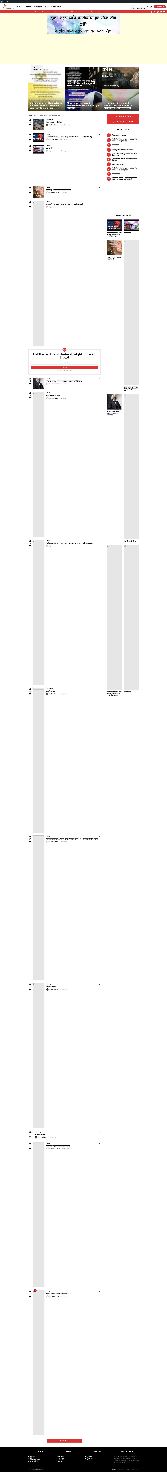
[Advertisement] (83, 48)
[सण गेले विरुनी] (38, 149)
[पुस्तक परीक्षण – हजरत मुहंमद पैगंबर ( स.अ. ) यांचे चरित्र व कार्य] (38, 273)
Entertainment (43, 11)
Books (49, 393)
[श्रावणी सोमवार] (38, 760)
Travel (116, 11)
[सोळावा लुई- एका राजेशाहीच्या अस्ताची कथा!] (38, 192)
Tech (111, 11)
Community (56, 7)
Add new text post (125, 121)
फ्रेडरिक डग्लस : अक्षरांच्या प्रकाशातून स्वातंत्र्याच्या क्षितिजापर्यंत (64, 381)
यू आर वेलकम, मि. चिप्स (53, 395)
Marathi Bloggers (41, 7)
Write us (89, 1456)
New (30, 115)
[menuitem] (1, 1)
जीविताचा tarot (51, 987)
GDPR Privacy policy (133, 1469)
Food (58, 11)
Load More (64, 1440)
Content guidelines (35, 1460)
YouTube (89, 1460)
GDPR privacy (34, 1461)
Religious (104, 11)
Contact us (121, 1469)
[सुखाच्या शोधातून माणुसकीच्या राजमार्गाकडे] (38, 1214)
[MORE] (99, 120)
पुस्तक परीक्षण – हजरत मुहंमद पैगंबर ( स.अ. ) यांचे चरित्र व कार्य (64, 204)
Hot (133, 8)
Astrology (50, 119)
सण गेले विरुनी (50, 148)
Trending (141, 8)
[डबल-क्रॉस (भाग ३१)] (120, 78)
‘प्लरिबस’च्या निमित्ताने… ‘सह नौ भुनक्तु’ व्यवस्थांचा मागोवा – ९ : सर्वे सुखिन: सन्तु (69, 137)
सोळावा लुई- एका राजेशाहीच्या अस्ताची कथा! (58, 190)
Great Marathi (66, 11)
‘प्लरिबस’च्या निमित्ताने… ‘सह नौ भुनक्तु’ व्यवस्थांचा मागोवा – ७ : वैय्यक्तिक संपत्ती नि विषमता (72, 839)
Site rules (32, 1456)
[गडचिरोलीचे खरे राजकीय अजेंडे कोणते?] (38, 1362)
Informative (74, 11)
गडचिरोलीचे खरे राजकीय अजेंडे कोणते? (57, 1294)
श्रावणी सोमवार (50, 691)
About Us (61, 1456)
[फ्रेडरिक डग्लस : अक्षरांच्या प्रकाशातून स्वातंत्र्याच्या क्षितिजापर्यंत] (38, 383)
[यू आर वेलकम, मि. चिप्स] (38, 464)
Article (32, 11)
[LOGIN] (151, 7)
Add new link (160, 6)
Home (19, 7)
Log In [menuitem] (6, 1)
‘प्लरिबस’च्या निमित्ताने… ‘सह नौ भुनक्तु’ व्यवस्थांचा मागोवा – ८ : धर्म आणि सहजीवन (69, 543)
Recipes (98, 11)
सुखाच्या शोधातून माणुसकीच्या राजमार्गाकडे (58, 1146)
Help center (33, 1458)
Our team (61, 1458)
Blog (36, 11)
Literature (83, 11)
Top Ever (27, 7)
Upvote (30, 120)
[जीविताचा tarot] (38, 1055)
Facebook (90, 1458)
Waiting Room (54, 115)
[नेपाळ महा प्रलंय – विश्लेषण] (38, 124)
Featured (52, 11)
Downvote (30, 125)
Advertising (61, 1460)
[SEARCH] (148, 6)
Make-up (92, 11)
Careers (60, 1461)
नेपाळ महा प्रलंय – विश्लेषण (54, 122)
